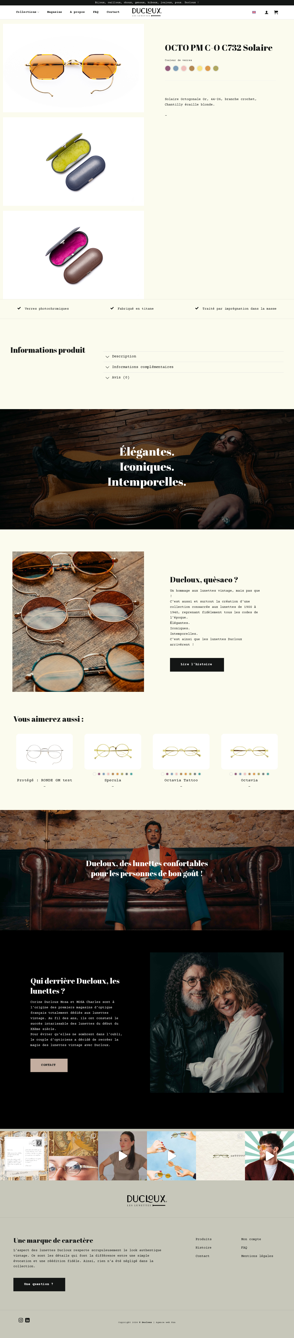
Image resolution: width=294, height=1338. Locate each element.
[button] (267, 12)
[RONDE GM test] (44, 751)
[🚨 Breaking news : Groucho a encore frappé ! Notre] (24, 1155)
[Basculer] (107, 357)
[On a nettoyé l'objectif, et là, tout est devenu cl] (171, 1155)
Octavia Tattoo (181, 780)
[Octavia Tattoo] (181, 751)
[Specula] (112, 751)
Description (124, 357)
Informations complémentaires (143, 367)
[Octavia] (249, 751)
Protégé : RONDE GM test (44, 780)
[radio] (168, 68)
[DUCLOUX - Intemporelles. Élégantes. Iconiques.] (147, 12)
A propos (77, 12)
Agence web (163, 1322)
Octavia (249, 780)
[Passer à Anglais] (254, 12)
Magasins (54, 12)
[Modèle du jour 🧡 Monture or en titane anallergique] (269, 1155)
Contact (113, 12)
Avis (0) (121, 378)
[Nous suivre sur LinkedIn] (27, 1320)
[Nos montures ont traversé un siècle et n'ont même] (73, 1155)
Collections (26, 12)
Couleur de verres (178, 60)
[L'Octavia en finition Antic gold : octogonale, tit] (220, 1155)
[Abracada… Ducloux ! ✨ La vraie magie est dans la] (122, 1155)
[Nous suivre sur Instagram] (21, 1320)
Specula (112, 780)
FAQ (96, 12)
